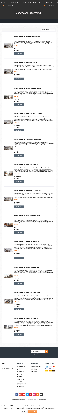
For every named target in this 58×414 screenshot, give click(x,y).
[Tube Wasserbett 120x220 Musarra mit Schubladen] (8, 122)
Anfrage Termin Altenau (20, 369)
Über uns (33, 368)
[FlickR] (41, 394)
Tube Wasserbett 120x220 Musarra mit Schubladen (28, 113)
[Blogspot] (37, 394)
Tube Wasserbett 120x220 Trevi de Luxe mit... (26, 62)
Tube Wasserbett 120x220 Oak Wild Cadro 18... (26, 165)
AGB (18, 388)
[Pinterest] (30, 394)
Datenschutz (34, 369)
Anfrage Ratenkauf (21, 366)
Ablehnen (24, 411)
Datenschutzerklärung (36, 366)
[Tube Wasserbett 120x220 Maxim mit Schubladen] (8, 45)
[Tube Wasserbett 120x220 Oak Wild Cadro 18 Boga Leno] (8, 97)
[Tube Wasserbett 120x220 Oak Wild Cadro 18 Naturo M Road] (8, 173)
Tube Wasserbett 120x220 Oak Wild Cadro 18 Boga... (27, 88)
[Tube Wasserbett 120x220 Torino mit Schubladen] (8, 148)
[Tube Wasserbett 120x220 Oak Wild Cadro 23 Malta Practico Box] (8, 327)
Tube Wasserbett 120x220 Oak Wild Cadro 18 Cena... (27, 293)
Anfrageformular (21, 378)
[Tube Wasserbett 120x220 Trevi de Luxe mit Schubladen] (8, 71)
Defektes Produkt (21, 379)
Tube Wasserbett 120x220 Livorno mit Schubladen (27, 190)
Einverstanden (32, 411)
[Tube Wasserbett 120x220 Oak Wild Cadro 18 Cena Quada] (8, 301)
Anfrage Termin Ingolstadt (20, 375)
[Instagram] (34, 394)
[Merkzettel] (44, 5)
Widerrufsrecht (20, 386)
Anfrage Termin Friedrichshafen (20, 372)
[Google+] (20, 394)
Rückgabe (19, 384)
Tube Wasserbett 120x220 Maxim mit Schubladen (27, 37)
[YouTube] (23, 394)
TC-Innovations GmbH (42, 399)
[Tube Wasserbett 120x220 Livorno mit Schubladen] (8, 199)
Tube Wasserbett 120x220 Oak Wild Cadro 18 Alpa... (27, 216)
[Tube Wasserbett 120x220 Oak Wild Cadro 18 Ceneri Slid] (8, 276)
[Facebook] (16, 394)
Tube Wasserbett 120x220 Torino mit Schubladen (27, 139)
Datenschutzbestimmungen (39, 353)
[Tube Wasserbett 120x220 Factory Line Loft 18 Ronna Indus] (8, 250)
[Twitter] (27, 394)
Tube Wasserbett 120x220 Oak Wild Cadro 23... (26, 318)
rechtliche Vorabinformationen (21, 382)
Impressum (34, 371)
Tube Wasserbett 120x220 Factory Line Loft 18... (27, 241)
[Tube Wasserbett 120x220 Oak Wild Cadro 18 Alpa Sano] (8, 224)
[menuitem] (51, 5)
